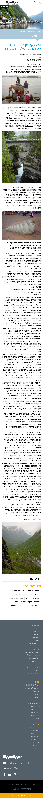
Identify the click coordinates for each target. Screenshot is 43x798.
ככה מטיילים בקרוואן (32, 688)
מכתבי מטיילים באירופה (17, 591)
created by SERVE (21, 789)
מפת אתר (36, 637)
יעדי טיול (36, 691)
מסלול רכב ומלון (34, 658)
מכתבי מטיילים (34, 709)
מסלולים (37, 697)
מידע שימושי (35, 712)
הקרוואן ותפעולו (34, 703)
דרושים (37, 640)
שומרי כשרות (35, 730)
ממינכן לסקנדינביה (25, 32)
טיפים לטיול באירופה (32, 598)
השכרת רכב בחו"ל (33, 667)
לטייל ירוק (36, 718)
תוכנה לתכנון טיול (33, 655)
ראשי (39, 32)
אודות (37, 628)
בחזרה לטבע (35, 715)
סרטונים (37, 700)
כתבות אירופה (34, 594)
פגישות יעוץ (35, 661)
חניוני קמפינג (35, 706)
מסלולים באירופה (33, 591)
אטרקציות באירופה (17, 598)
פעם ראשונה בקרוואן (32, 685)
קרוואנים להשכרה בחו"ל (31, 652)
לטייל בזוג (36, 742)
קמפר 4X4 (36, 745)
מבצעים (37, 676)
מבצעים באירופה (16, 605)
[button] (2, 2)
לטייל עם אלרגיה (34, 733)
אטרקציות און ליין (33, 673)
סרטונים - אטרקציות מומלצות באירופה (27, 602)
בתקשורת (36, 631)
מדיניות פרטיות (34, 643)
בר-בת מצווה (35, 727)
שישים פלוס (35, 736)
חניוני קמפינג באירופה (20, 594)
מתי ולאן (37, 694)
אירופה (34, 32)
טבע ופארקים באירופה (32, 605)
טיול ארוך (36, 748)
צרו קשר (37, 634)
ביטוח (38, 664)
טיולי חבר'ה (35, 739)
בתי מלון (37, 670)
